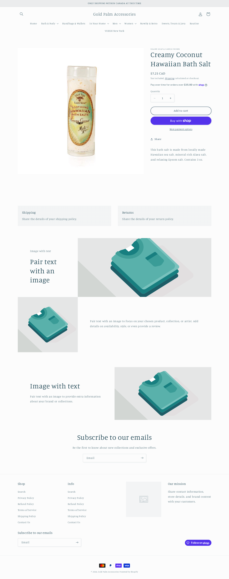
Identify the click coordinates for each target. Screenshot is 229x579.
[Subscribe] (142, 458)
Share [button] (158, 139)
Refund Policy (26, 503)
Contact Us (24, 522)
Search (22, 491)
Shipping (169, 78)
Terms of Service (27, 510)
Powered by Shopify (129, 572)
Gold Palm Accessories (108, 572)
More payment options (181, 129)
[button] (21, 14)
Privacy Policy (26, 497)
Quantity (155, 91)
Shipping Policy (27, 516)
